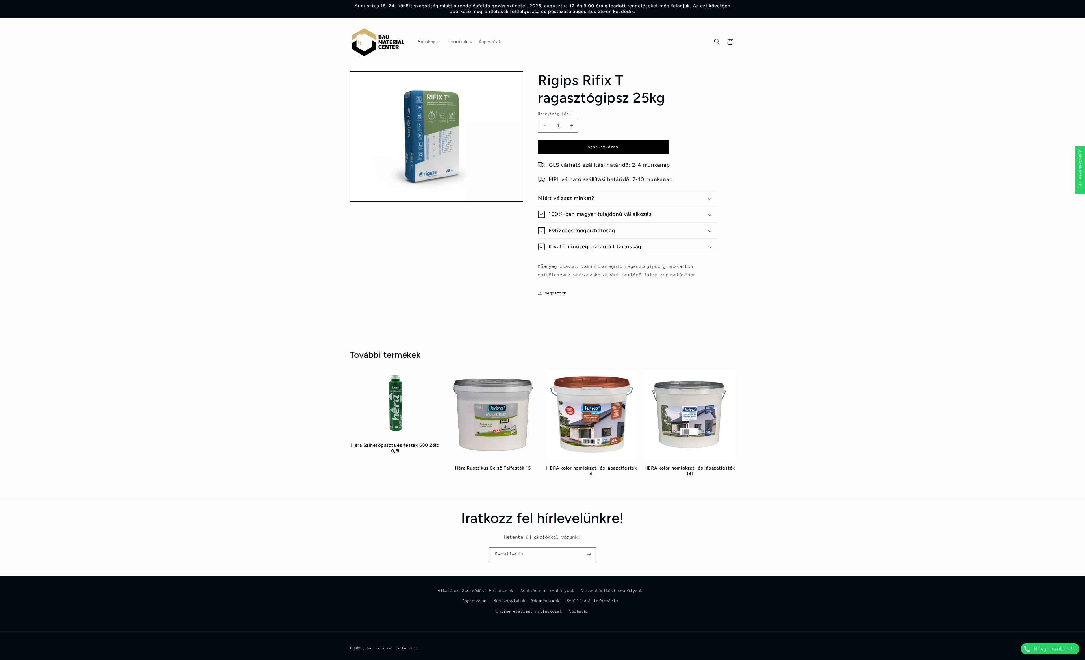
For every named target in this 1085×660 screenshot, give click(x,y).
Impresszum (474, 601)
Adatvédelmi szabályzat (547, 590)
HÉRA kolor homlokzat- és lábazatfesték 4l (591, 470)
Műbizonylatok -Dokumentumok (527, 601)
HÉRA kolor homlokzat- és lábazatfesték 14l (690, 470)
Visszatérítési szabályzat (612, 590)
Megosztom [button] (556, 293)
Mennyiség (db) (554, 114)
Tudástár (579, 611)
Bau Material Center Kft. (393, 648)
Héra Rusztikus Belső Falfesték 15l (493, 468)
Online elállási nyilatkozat (529, 611)
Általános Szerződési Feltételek (476, 590)
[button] (460, 42)
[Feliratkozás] (589, 554)
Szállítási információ (592, 601)
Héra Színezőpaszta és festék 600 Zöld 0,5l (395, 447)
